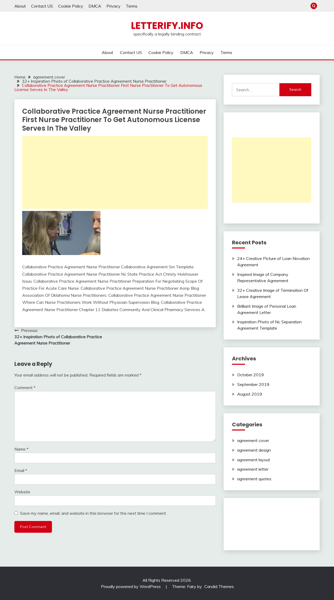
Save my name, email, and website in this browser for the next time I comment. (93, 513)
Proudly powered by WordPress (131, 586)
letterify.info (167, 25)
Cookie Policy (70, 6)
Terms (132, 6)
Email (20, 470)
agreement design (254, 450)
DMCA (94, 6)
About (20, 6)
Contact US (42, 6)
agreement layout (253, 459)
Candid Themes (219, 586)
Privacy (113, 6)
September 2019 (253, 384)
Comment (24, 387)
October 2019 (250, 374)
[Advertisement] (115, 172)
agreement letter (253, 469)
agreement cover (253, 440)
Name (21, 449)
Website (22, 491)
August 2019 (249, 394)
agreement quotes (254, 478)
